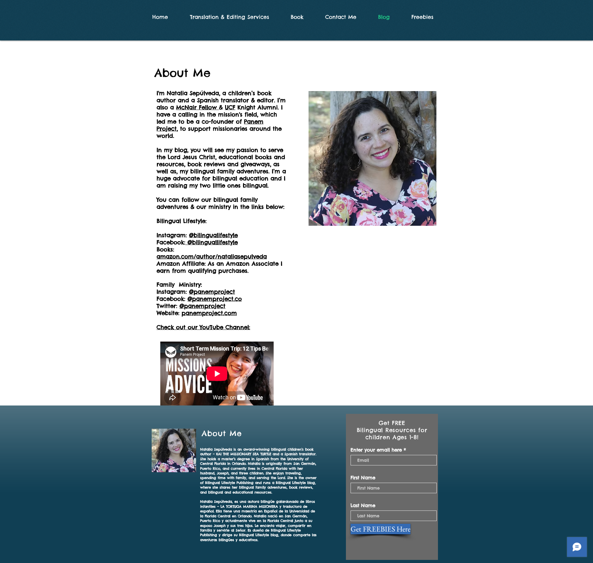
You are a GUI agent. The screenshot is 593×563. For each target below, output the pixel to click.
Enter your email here (376, 449)
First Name (363, 477)
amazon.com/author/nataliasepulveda (212, 256)
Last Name (363, 505)
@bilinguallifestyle (211, 242)
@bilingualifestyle (213, 235)
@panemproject (212, 291)
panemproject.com (209, 313)
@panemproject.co (214, 298)
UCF (230, 107)
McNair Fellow (197, 107)
